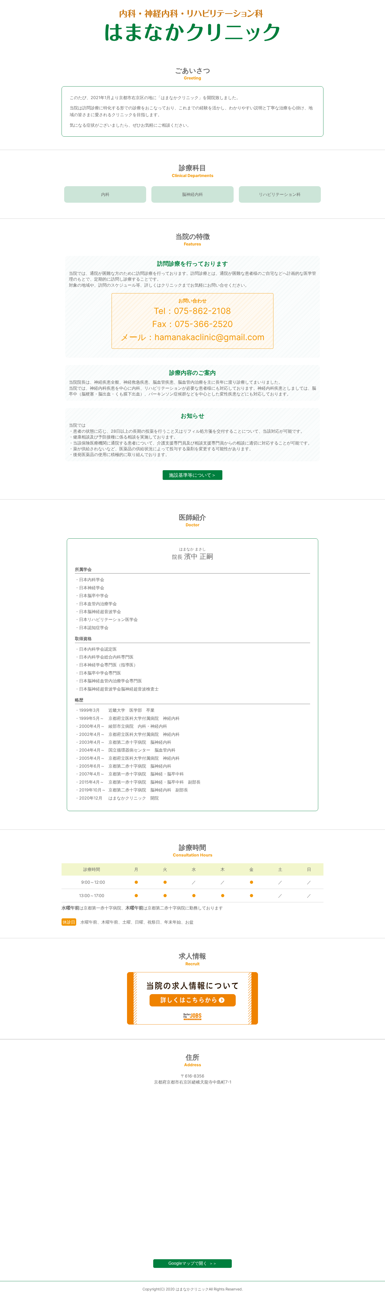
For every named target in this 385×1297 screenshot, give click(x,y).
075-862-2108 (202, 311)
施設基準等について (192, 475)
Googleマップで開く (192, 1263)
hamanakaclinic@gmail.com (210, 337)
